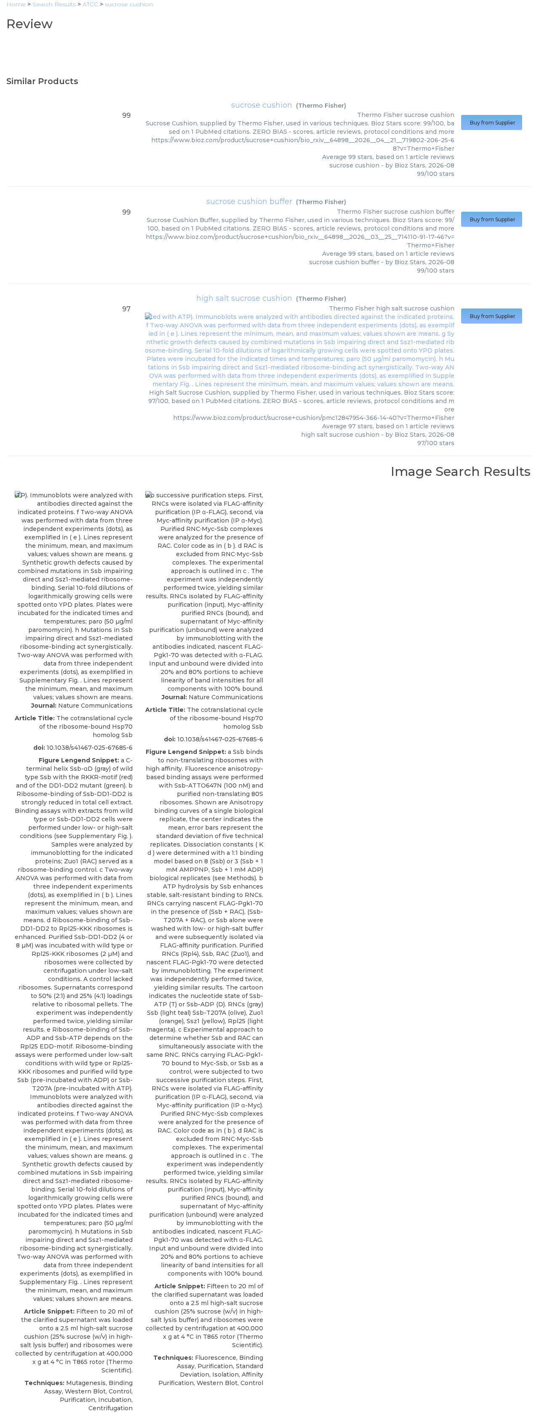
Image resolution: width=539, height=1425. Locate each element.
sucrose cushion (261, 105)
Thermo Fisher (321, 105)
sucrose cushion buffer (249, 201)
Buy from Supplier (491, 122)
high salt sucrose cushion (244, 298)
